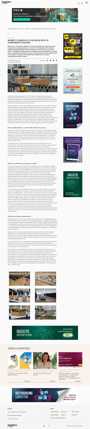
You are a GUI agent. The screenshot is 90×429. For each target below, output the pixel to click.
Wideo (63, 415)
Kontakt (74, 415)
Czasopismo (54, 412)
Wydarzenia (54, 415)
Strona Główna (12, 28)
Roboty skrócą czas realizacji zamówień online (40, 28)
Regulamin (75, 412)
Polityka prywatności (57, 418)
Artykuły (21, 28)
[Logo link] (6, 2)
